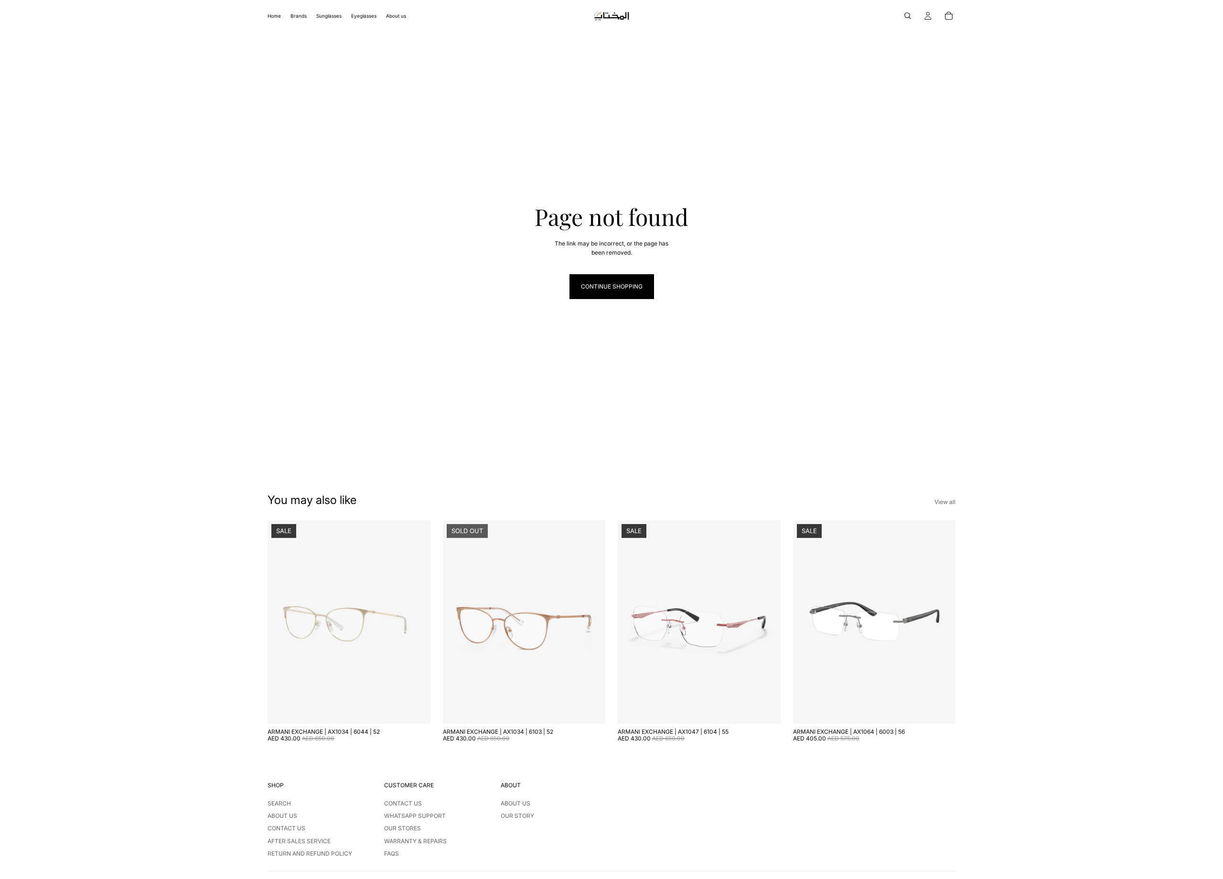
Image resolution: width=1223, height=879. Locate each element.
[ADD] (415, 709)
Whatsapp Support (415, 815)
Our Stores (402, 828)
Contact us (286, 828)
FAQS (391, 853)
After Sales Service (299, 841)
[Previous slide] (282, 621)
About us (282, 815)
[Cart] (948, 15)
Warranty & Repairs (415, 841)
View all (944, 501)
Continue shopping (612, 286)
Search (279, 803)
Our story (517, 815)
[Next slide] (416, 621)
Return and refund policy (310, 853)
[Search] (907, 15)
